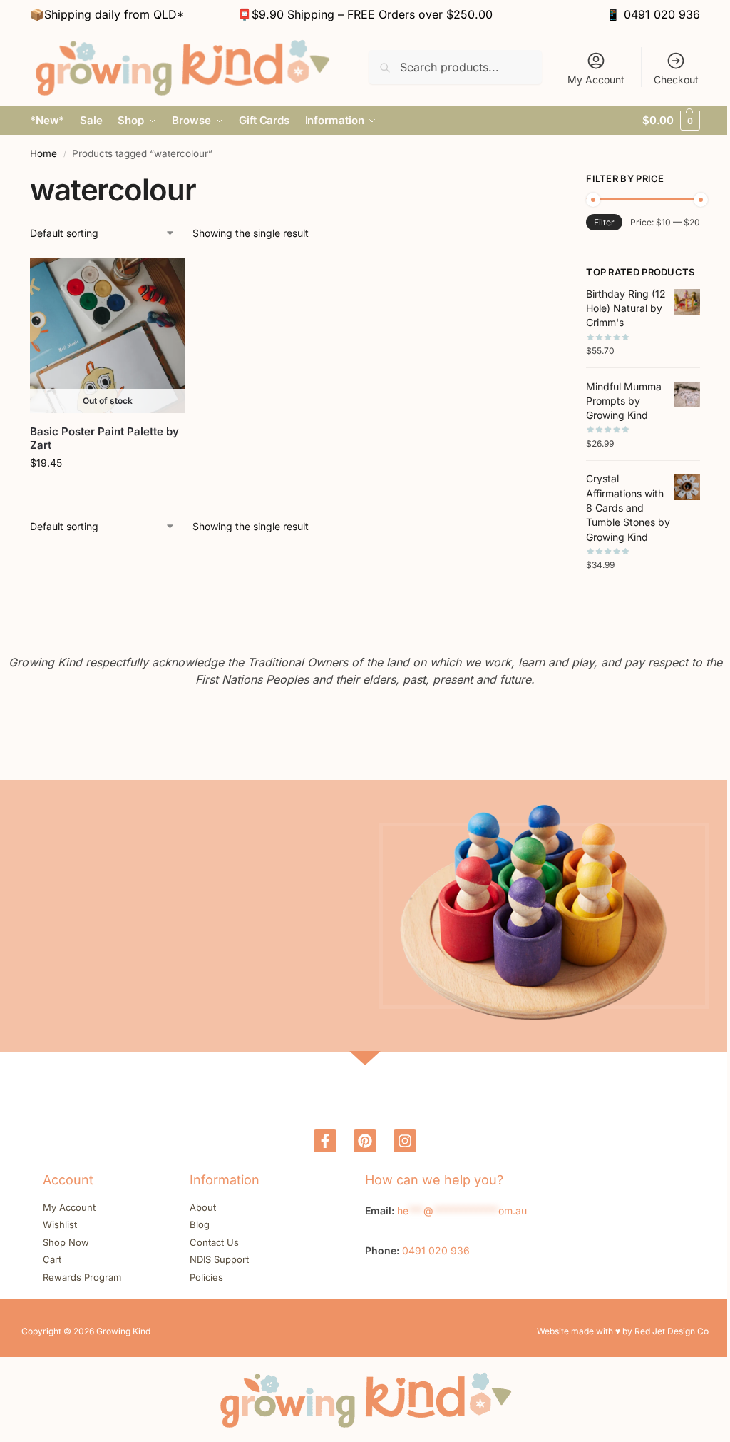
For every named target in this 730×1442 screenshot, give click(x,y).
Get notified (107, 493)
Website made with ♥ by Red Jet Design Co (623, 1331)
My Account (595, 79)
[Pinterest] (365, 1140)
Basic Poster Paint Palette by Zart (104, 438)
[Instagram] (405, 1140)
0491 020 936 (662, 14)
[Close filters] (543, 180)
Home (43, 153)
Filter (604, 222)
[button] (671, 120)
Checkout (676, 79)
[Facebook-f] (325, 1140)
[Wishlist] (164, 279)
